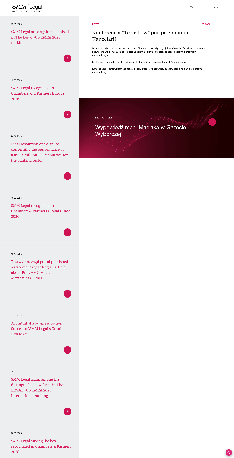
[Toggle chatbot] (229, 452)
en (214, 8)
